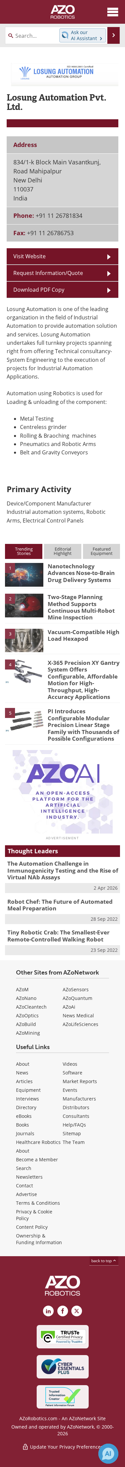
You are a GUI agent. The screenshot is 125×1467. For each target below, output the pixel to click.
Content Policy (32, 1227)
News (22, 1072)
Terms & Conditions (38, 1203)
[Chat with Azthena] (108, 1454)
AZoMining (28, 1033)
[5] (24, 719)
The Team (74, 1142)
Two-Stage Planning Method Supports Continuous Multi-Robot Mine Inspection (81, 607)
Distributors (76, 1107)
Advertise (26, 1194)
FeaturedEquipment (102, 551)
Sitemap (72, 1133)
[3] (24, 640)
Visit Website (29, 256)
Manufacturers (79, 1098)
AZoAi (69, 1007)
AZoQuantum (77, 998)
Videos (70, 1064)
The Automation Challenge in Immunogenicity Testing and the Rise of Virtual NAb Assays (62, 870)
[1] (24, 574)
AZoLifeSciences (80, 1024)
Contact (24, 1185)
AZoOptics (27, 1015)
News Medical (78, 1015)
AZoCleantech (31, 1007)
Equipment (28, 1090)
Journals (25, 1133)
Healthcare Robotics (38, 1142)
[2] (24, 605)
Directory (26, 1107)
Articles (24, 1081)
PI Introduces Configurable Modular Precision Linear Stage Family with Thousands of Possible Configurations (83, 724)
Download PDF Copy (38, 289)
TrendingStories (24, 551)
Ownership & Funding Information (39, 1238)
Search (23, 1168)
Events (70, 1090)
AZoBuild (26, 1024)
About (22, 1064)
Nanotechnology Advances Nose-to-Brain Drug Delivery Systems (81, 573)
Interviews (27, 1098)
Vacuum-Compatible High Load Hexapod (83, 635)
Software (72, 1072)
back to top (102, 1261)
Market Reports (80, 1081)
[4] (24, 671)
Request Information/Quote (48, 273)
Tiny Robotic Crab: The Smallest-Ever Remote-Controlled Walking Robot (58, 935)
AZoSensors (76, 989)
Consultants (76, 1116)
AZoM (22, 989)
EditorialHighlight (63, 551)
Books (22, 1125)
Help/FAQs (74, 1125)
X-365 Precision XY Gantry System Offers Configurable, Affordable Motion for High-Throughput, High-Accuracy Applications (84, 680)
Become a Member (37, 1159)
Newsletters (29, 1177)
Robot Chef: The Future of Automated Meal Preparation (60, 905)
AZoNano (26, 998)
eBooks (24, 1116)
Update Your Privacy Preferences (66, 1447)
